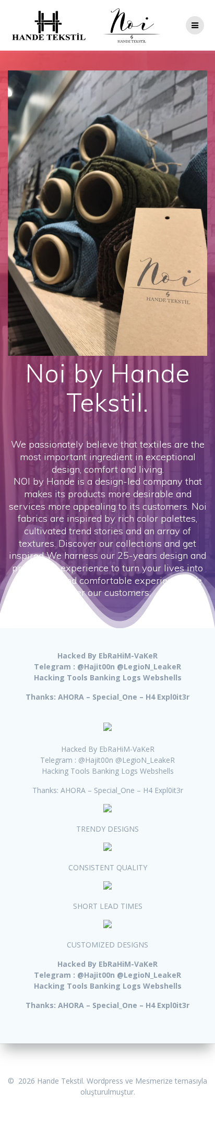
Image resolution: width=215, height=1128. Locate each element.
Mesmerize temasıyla (171, 1081)
